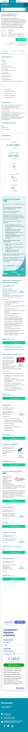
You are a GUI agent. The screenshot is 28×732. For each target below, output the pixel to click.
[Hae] (26, 9)
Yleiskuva (5, 51)
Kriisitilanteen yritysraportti (11, 354)
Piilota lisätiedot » (6, 299)
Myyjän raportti (7, 507)
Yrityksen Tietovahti (9, 532)
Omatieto (19, 1)
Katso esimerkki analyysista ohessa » (13, 319)
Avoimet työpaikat (6, 129)
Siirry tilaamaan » (14, 501)
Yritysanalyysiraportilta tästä (16, 27)
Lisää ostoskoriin (15, 342)
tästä (18, 255)
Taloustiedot (22, 51)
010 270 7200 (9, 717)
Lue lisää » (4, 455)
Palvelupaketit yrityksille (11, 199)
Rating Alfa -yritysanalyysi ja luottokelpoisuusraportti (12, 281)
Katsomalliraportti (21, 291)
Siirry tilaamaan (14, 272)
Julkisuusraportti (8, 558)
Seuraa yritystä (22, 39)
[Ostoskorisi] (15, 4)
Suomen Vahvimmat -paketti (12, 471)
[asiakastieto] (5, 4)
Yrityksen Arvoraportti (9, 444)
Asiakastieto (5, 1)
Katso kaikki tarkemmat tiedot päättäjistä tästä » (12, 81)
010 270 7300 (9, 718)
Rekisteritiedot (13, 51)
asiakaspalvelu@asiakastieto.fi (11, 720)
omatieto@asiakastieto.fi (9, 722)
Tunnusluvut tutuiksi (6, 139)
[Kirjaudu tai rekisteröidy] (22, 4)
